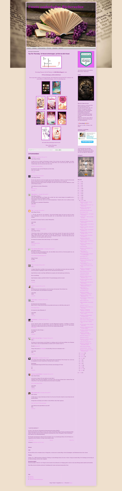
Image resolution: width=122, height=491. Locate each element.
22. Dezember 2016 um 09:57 (49, 248)
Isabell (32, 286)
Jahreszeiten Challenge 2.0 (85, 335)
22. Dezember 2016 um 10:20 (39, 286)
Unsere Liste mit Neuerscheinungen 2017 (38, 255)
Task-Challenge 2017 (84, 256)
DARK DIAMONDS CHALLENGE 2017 (86, 303)
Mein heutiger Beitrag (35, 307)
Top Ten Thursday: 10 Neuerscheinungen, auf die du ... (86, 263)
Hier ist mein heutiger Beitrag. (36, 383)
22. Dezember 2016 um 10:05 (39, 265)
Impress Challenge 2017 (84, 300)
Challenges (34, 48)
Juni (81, 361)
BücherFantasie (34, 319)
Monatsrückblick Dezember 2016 (86, 210)
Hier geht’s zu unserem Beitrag (36, 166)
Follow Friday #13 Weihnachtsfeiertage (84, 251)
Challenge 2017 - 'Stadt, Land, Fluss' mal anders (86, 217)
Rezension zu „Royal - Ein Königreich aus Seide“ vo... (85, 238)
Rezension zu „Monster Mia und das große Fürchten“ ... (86, 222)
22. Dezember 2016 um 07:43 (41, 157)
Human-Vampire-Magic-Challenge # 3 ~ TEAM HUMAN (86, 254)
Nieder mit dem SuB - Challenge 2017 (86, 322)
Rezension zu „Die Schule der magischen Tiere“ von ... (85, 208)
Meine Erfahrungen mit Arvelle (85, 271)
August (81, 358)
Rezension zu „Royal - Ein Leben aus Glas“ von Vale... (86, 241)
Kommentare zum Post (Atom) (38, 442)
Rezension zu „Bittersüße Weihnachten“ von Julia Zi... (85, 333)
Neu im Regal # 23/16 (84, 290)
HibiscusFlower (34, 194)
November (82, 353)
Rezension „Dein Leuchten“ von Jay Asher (86, 266)
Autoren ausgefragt (41, 48)
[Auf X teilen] (58, 150)
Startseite (29, 48)
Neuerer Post (31, 440)
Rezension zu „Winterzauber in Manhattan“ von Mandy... (85, 269)
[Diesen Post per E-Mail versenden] (55, 150)
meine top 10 (37, 346)
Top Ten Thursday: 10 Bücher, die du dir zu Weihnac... (87, 298)
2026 (80, 181)
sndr (63, 482)
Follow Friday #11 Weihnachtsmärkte (87, 319)
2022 (80, 188)
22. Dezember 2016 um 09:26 (40, 229)
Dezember (82, 200)
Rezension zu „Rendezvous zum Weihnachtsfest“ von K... (85, 285)
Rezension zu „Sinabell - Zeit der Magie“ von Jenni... (86, 202)
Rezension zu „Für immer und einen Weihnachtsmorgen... (86, 350)
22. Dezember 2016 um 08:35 (43, 194)
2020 (80, 192)
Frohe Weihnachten (83, 246)
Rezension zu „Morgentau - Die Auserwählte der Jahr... (85, 344)
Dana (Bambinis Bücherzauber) (37, 249)
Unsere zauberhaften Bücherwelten (56, 6)
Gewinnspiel (43, 348)
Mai (81, 363)
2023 (80, 186)
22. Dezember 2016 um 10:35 (42, 299)
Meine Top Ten (34, 188)
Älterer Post (71, 440)
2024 (80, 185)
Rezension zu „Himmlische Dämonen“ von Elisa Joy (85, 310)
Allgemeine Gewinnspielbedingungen (36, 479)
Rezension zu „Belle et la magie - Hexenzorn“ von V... (86, 277)
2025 (80, 183)
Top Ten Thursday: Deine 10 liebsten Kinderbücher (86, 325)
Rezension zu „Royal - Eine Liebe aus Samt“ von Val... (87, 224)
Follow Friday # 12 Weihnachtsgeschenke (84, 288)
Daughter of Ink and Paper (36, 338)
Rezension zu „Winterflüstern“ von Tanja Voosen (86, 244)
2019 (80, 193)
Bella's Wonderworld (35, 392)
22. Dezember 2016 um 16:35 (43, 357)
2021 (80, 190)
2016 (80, 199)
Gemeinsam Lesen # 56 (84, 274)
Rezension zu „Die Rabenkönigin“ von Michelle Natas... (86, 316)
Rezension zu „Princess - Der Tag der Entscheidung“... (86, 214)
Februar (81, 368)
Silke (32, 210)
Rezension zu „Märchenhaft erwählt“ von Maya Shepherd (86, 328)
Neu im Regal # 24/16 (84, 212)
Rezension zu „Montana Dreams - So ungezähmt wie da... (86, 330)
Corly (32, 265)
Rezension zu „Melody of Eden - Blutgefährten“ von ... (86, 295)
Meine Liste (33, 204)
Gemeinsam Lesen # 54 (84, 337)
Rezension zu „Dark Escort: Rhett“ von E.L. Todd (86, 280)
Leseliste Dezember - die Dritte (85, 348)
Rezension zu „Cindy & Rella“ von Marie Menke (86, 307)
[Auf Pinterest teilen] (60, 150)
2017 (80, 197)
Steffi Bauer (33, 157)
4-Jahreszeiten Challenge (84, 273)
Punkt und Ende (34, 358)
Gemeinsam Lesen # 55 (84, 305)
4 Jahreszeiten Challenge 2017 (85, 341)
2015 (80, 372)
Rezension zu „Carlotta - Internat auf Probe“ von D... (86, 227)
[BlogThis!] (57, 150)
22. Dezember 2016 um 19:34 (47, 374)
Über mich (49, 48)
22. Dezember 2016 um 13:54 (43, 319)
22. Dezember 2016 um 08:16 (38, 175)
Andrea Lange (34, 299)
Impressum (61, 48)
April (81, 365)
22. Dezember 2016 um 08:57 (39, 210)
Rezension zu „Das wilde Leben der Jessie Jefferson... (86, 282)
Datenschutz (55, 48)
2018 (80, 195)
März (81, 367)
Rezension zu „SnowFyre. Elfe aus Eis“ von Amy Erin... (86, 339)
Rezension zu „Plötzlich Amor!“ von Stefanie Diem (86, 205)
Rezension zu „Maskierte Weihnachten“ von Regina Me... (86, 293)
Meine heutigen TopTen (35, 243)
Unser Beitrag (33, 327)
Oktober (81, 354)
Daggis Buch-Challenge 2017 (85, 318)
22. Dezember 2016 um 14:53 (47, 338)
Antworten (33, 171)
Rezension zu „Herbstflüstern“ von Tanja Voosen (86, 249)
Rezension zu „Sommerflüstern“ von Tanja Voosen (86, 260)
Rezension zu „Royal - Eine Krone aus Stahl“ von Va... (86, 233)
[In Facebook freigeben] (59, 150)
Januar (81, 370)
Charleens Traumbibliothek (36, 374)
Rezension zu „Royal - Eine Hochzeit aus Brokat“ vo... (86, 230)
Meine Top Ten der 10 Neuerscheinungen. (38, 403)
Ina (32, 175)
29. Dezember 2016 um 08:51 (45, 392)
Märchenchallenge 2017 (84, 258)
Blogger (70, 482)
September (82, 356)
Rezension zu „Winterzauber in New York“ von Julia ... (86, 313)
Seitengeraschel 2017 (84, 219)
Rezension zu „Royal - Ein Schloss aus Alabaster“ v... (86, 236)
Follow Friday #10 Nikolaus (85, 346)
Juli (81, 360)
